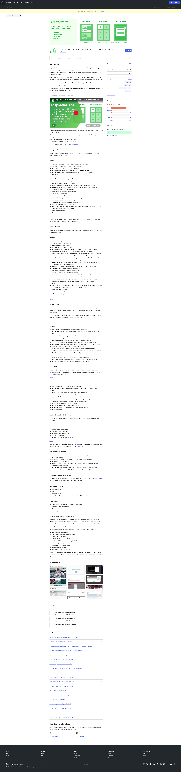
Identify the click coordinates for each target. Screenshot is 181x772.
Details (53, 58)
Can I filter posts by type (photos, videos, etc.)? (62, 717)
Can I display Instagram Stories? (57, 690)
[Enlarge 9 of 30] (82, 577)
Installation (68, 58)
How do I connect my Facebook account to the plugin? (64, 637)
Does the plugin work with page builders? (60, 704)
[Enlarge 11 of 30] (82, 592)
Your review (110, 120)
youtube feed (128, 90)
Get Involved (111, 751)
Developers (77, 755)
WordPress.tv (78, 757)
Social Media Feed (123, 88)
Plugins (41, 755)
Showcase (42, 751)
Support (129, 58)
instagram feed (128, 85)
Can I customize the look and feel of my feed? (61, 659)
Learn (75, 751)
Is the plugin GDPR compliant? (57, 699)
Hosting (7, 755)
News (7, 753)
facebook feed (128, 82)
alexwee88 (80, 446)
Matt (144, 753)
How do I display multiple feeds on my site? (60, 664)
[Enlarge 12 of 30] (82, 600)
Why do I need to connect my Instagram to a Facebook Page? (66, 668)
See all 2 (130, 79)
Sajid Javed (63, 52)
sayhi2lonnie (72, 141)
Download (128, 50)
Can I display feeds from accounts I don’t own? (61, 677)
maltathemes (55, 736)
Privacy (7, 757)
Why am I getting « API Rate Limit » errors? (60, 708)
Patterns (42, 757)
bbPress (145, 755)
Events (109, 753)
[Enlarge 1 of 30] (64, 567)
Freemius (81, 736)
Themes (42, 753)
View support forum (112, 135)
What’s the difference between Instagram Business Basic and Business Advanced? (71, 646)
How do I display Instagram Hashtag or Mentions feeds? (64, 695)
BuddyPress (146, 757)
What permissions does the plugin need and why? (62, 681)
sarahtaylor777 (79, 221)
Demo (51, 216)
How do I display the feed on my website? (60, 655)
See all (130, 120)
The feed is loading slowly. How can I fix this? (61, 686)
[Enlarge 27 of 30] (101, 586)
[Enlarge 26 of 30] (101, 576)
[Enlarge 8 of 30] (82, 567)
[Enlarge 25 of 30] (101, 567)
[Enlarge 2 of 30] (64, 589)
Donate (110, 755)
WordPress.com (147, 751)
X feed (129, 88)
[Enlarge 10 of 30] (82, 584)
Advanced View (111, 95)
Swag (110, 757)
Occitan (21, 764)
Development (78, 58)
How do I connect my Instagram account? (60, 641)
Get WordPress (174, 2)
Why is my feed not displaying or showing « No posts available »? (66, 650)
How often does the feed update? (58, 673)
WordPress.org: (77, 144)
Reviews (60, 58)
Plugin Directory (9, 7)
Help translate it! (101, 11)
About (7, 751)
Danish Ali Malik (83, 733)
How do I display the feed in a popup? (59, 713)
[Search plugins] (20, 15)
